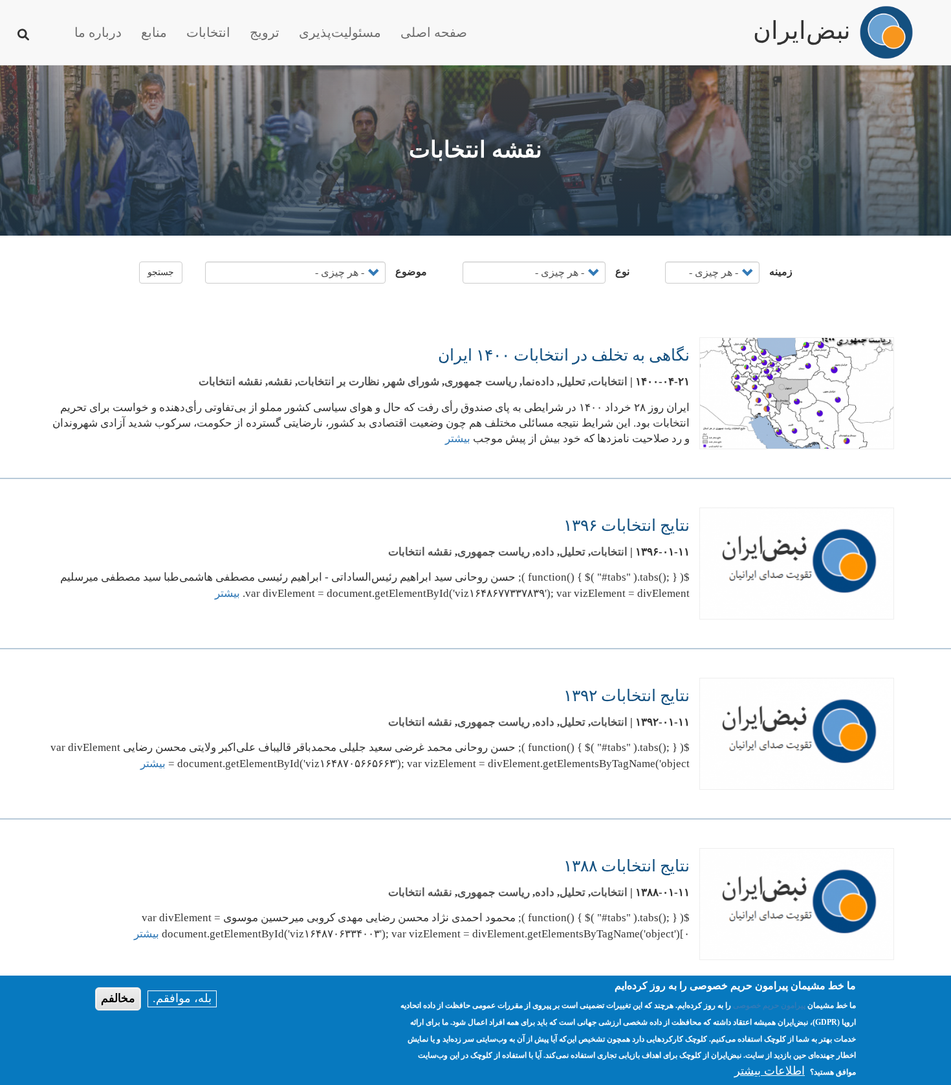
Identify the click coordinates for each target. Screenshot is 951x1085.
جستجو (161, 272)
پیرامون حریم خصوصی (769, 1006)
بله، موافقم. (182, 998)
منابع (154, 32)
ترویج (264, 32)
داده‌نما (538, 381)
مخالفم (118, 998)
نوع (622, 271)
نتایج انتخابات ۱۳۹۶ (626, 525)
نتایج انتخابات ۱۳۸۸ (626, 866)
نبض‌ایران (802, 24)
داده (544, 552)
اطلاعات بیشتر (769, 1071)
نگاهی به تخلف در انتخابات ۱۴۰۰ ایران (564, 355)
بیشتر (457, 438)
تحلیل (572, 381)
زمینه (780, 271)
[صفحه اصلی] (886, 32)
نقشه (280, 381)
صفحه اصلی (433, 32)
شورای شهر (412, 381)
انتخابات (208, 32)
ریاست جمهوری (480, 381)
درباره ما (98, 32)
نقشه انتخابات (231, 381)
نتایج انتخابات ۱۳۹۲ (626, 695)
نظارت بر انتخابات (339, 381)
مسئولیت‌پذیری (340, 32)
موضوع (411, 271)
